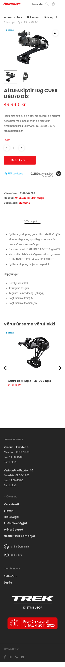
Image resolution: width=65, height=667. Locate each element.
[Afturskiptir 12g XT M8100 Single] (34, 352)
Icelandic (37, 4)
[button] (60, 4)
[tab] (32, 221)
